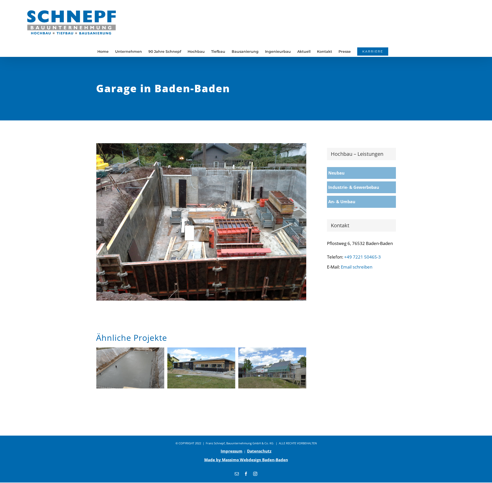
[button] (100, 222)
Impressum (231, 451)
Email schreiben (356, 267)
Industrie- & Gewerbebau (353, 187)
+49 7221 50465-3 (362, 257)
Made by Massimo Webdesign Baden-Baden (246, 459)
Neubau (336, 173)
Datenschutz (259, 451)
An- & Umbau (341, 201)
